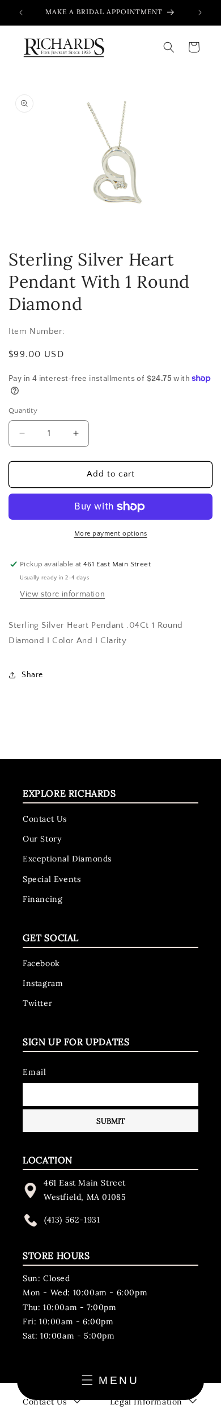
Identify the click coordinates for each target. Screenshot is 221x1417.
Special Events (51, 879)
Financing (42, 899)
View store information (62, 594)
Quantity (22, 411)
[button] (168, 47)
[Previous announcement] (20, 12)
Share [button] (32, 675)
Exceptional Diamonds (67, 858)
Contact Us (45, 819)
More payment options (110, 533)
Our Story (42, 839)
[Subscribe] (110, 1120)
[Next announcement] (200, 12)
